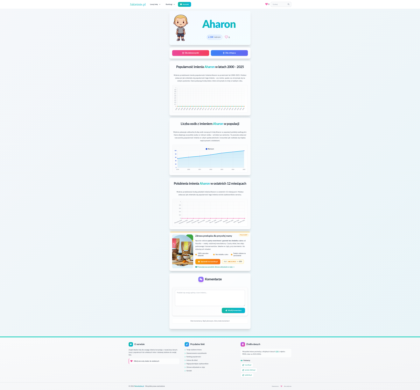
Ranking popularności (193, 357)
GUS (277, 351)
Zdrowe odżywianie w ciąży (195, 367)
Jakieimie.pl (138, 4)
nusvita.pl (248, 365)
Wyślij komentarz (235, 310)
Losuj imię (154, 4)
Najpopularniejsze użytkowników (197, 364)
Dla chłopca (230, 53)
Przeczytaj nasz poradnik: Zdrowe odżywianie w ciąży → (216, 267)
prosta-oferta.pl (250, 370)
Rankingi (169, 4)
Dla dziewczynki (192, 53)
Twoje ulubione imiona (194, 350)
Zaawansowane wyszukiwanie (196, 353)
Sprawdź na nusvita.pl (209, 261)
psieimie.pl (248, 375)
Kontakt (186, 4)
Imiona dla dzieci (192, 360)
